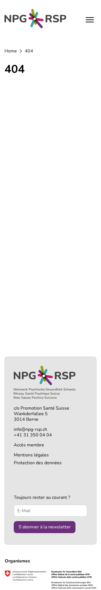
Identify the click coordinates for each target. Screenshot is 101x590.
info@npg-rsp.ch (30, 429)
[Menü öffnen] (90, 19)
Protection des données (38, 463)
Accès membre (29, 445)
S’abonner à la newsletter (45, 527)
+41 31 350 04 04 (33, 435)
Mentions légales (31, 455)
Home (10, 51)
